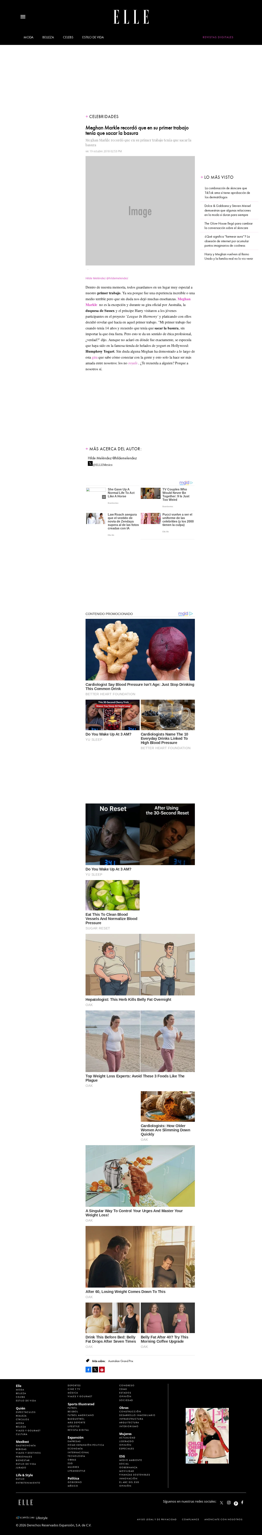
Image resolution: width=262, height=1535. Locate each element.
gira (94, 357)
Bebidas (21, 1449)
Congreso (127, 1385)
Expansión (76, 1437)
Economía (75, 1448)
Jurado (21, 1467)
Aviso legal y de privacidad (157, 1519)
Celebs (68, 37)
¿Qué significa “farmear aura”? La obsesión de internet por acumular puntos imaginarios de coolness (227, 241)
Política (73, 1478)
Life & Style (24, 1475)
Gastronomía (26, 1445)
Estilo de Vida (26, 1464)
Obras (72, 1459)
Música (73, 1392)
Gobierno (75, 1482)
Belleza (48, 37)
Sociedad (126, 1400)
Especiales (126, 1448)
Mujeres (73, 1467)
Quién (20, 1408)
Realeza (21, 1415)
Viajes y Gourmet (28, 1430)
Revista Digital (78, 1430)
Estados (125, 1392)
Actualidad (127, 1437)
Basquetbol (76, 1419)
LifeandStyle (77, 1471)
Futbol (72, 1408)
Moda (28, 37)
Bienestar (23, 1460)
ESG (70, 1463)
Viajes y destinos (28, 1453)
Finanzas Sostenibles (134, 1474)
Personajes (24, 1456)
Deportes (74, 1385)
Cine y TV (74, 1389)
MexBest (22, 1442)
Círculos (22, 1419)
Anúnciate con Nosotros (223, 1519)
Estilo (20, 1479)
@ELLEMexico (102, 463)
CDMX (123, 1389)
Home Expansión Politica (86, 1445)
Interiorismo (129, 1426)
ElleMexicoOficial (245, 1501)
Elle (18, 1386)
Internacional (78, 1452)
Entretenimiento (28, 1482)
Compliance (190, 1519)
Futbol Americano (81, 1415)
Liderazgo (126, 1441)
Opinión (125, 1396)
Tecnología (76, 1456)
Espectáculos (26, 1412)
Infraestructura (131, 1419)
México (73, 1486)
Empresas (74, 1441)
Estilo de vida (93, 37)
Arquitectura (129, 1422)
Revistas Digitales (218, 37)
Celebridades (104, 116)
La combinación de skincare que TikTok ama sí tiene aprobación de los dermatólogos (227, 192)
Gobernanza (128, 1467)
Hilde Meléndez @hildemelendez (112, 458)
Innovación (128, 1478)
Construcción (130, 1411)
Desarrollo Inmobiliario (137, 1415)
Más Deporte (77, 1422)
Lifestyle (74, 1426)
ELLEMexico (221, 1503)
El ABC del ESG (129, 1482)
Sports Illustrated (81, 1404)
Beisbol (73, 1411)
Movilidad (126, 1471)
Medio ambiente (130, 1460)
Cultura (21, 1434)
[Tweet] (95, 1369)
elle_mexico (232, 1501)
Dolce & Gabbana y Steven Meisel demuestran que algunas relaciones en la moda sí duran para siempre (227, 210)
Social (124, 1463)
